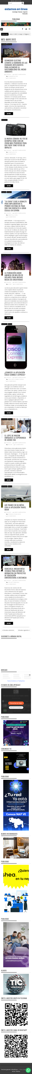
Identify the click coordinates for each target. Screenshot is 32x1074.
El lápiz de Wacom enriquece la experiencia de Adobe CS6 (15, 437)
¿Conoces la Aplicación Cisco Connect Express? (15, 373)
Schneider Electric (13, 76)
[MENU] (1, 29)
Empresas (9, 44)
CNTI (9, 582)
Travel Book (17, 514)
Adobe (9, 284)
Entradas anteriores (8, 630)
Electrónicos (4, 120)
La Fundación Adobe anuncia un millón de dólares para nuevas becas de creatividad (14, 276)
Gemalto (10, 215)
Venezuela (16, 582)
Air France (10, 514)
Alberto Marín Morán (20, 74)
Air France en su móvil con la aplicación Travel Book (15, 507)
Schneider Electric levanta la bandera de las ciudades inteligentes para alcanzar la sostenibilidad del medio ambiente (16, 66)
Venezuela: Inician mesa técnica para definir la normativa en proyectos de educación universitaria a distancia (16, 573)
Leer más (9, 113)
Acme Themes (16, 1071)
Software (10, 419)
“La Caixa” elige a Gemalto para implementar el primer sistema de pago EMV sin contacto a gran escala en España (16, 206)
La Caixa (15, 215)
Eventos (8, 255)
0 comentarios (12, 78)
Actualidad (4, 44)
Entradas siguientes (23, 630)
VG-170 (15, 152)
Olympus (10, 152)
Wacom (10, 444)
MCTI (12, 582)
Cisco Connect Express (17, 379)
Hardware (9, 192)
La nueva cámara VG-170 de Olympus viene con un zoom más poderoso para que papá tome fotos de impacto (16, 143)
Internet (10, 324)
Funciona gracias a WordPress (9, 1069)
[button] (28, 1070)
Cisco (9, 379)
